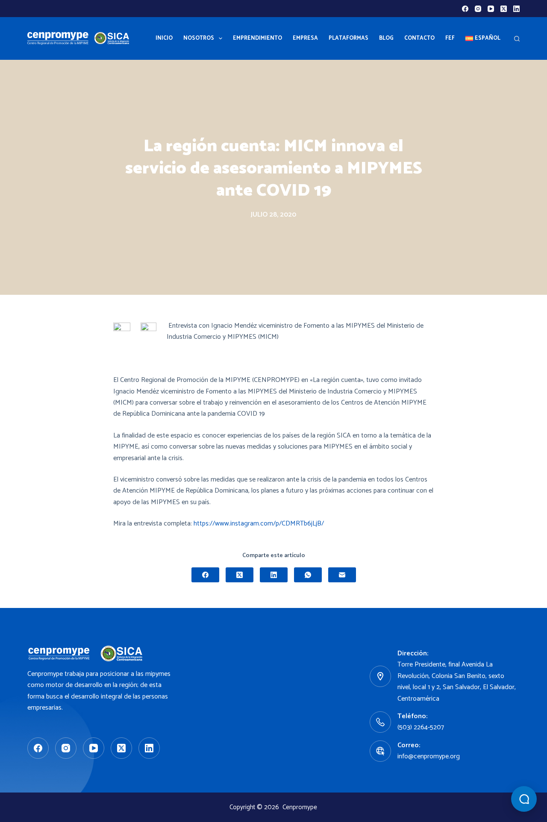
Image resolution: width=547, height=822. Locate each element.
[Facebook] (465, 9)
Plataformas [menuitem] (348, 38)
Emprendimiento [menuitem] (257, 38)
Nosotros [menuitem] (198, 38)
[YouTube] (491, 9)
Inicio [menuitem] (164, 38)
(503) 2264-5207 (420, 727)
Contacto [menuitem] (419, 38)
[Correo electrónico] (342, 574)
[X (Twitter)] (503, 9)
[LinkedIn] (516, 9)
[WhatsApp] (308, 574)
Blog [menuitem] (386, 38)
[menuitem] (483, 38)
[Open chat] (524, 799)
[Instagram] (478, 9)
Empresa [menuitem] (305, 38)
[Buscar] (517, 38)
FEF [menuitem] (450, 38)
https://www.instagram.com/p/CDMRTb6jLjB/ (259, 523)
